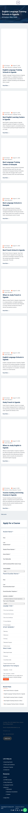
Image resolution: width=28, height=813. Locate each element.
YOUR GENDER (6, 568)
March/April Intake (8, 652)
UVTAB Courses (8, 779)
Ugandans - (8, 669)
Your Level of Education (9, 601)
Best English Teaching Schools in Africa (13, 700)
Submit (6, 679)
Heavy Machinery (8, 782)
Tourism (19, 490)
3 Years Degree (7, 625)
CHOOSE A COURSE (8, 596)
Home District (6, 554)
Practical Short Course (9, 613)
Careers (8, 794)
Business (6, 490)
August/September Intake (9, 663)
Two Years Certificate (8, 610)
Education (10, 67)
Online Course (7, 646)
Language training (17, 67)
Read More (5, 85)
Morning (6, 631)
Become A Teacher (8, 767)
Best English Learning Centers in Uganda (13, 697)
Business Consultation (12, 791)
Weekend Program (8, 642)
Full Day (5, 638)
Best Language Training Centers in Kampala (14, 704)
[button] (25, 810)
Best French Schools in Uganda (11, 690)
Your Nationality (7, 559)
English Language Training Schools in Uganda (14, 694)
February (6, 656)
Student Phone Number (9, 549)
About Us (6, 787)
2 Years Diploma (7, 621)
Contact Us (6, 769)
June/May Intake (7, 659)
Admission (9, 789)
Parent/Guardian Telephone (10, 591)
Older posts (3, 514)
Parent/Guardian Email (9, 586)
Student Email (7, 544)
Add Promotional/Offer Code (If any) (12, 563)
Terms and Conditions (9, 764)
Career (5, 67)
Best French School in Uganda (14, 250)
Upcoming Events (8, 762)
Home (5, 777)
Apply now (7, 738)
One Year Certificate (8, 617)
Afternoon (6, 635)
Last (4, 542)
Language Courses (8, 785)
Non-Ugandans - (9, 673)
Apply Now (6, 797)
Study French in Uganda (11, 402)
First (4, 537)
